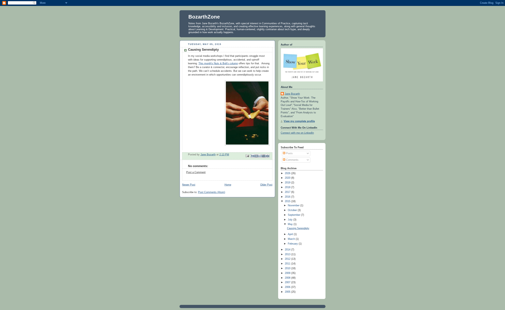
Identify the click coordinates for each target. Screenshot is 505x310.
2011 (288, 263)
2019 (288, 182)
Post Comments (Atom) (211, 192)
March (292, 239)
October (293, 210)
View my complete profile (299, 121)
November (294, 205)
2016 (288, 196)
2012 (288, 259)
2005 (288, 291)
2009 (288, 273)
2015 (288, 201)
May (291, 224)
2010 (288, 268)
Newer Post (188, 184)
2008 (288, 277)
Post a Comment (196, 172)
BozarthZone (204, 17)
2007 (288, 282)
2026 (288, 173)
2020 (288, 177)
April (291, 234)
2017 (288, 192)
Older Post (266, 184)
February (293, 243)
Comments (291, 160)
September (294, 215)
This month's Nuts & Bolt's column (218, 63)
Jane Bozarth (292, 93)
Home (227, 184)
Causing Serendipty (298, 228)
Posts (289, 153)
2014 (288, 249)
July (290, 219)
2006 (288, 287)
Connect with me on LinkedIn (297, 133)
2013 (288, 254)
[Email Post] (247, 155)
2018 (288, 187)
